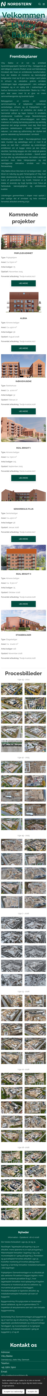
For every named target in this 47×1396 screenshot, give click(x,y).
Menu (44, 4)
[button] (39, 4)
